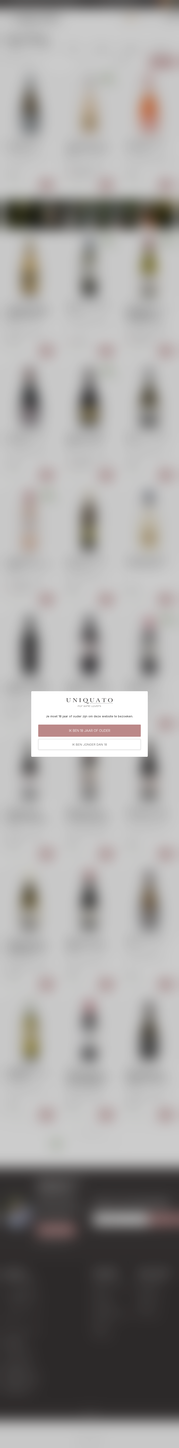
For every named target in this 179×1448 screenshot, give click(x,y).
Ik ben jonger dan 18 (89, 744)
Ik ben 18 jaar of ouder (89, 731)
